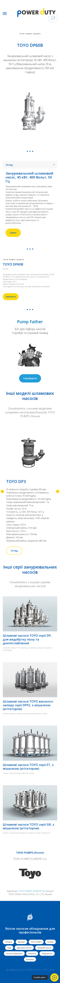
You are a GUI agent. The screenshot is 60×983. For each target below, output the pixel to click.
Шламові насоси (44, 948)
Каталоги (32, 953)
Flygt (9, 948)
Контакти (30, 959)
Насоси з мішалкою (14, 953)
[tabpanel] (30, 204)
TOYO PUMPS (36, 942)
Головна (8, 942)
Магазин (21, 942)
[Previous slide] (2, 491)
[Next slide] (57, 491)
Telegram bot (47, 953)
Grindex (50, 942)
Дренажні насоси (24, 948)
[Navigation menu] (5, 13)
